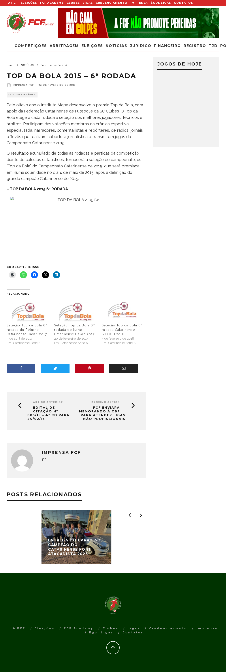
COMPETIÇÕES (31, 46)
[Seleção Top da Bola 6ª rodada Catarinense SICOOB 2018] (123, 310)
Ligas (88, 2)
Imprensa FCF (23, 85)
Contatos (183, 2)
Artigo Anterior (48, 402)
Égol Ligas (161, 2)
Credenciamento (111, 2)
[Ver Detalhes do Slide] (139, 23)
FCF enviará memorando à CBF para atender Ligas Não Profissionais (102, 413)
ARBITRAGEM (64, 46)
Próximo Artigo (105, 402)
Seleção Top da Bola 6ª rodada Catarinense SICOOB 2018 (122, 330)
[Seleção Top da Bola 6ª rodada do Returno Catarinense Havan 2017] (28, 310)
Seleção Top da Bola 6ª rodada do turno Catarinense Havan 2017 (74, 330)
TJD (213, 46)
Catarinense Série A (22, 95)
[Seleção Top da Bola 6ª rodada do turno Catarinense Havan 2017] (75, 310)
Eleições (29, 2)
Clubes (73, 2)
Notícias (116, 46)
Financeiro (167, 46)
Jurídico (140, 46)
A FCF (13, 2)
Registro (195, 46)
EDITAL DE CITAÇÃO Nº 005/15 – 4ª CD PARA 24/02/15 (48, 413)
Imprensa (139, 2)
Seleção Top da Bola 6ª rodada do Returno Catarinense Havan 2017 (27, 330)
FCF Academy (52, 2)
